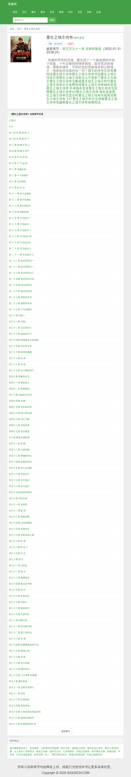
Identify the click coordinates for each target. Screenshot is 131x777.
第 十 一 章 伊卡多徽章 (20, 193)
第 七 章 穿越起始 (17, 169)
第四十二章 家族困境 (19, 388)
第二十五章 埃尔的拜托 (20, 285)
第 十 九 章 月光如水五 (20, 242)
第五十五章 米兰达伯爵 (20, 468)
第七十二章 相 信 (17, 571)
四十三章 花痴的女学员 (20, 394)
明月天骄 (65, 748)
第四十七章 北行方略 (19, 419)
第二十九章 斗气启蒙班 (20, 309)
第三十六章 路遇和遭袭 (20, 352)
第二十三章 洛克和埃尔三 (21, 273)
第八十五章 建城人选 (19, 650)
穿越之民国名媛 (77, 754)
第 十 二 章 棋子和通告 (20, 199)
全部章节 (65, 731)
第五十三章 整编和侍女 (20, 455)
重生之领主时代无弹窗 (88, 99)
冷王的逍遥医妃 (24, 754)
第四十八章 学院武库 (19, 425)
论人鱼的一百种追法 (24, 751)
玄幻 (24, 12)
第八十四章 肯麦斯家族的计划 (24, 644)
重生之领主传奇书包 (86, 74)
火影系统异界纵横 (50, 748)
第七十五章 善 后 (17, 590)
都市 (43, 12)
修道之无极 (41, 751)
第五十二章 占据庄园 (19, 449)
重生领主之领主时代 (95, 81)
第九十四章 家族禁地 (19, 705)
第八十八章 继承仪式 (19, 669)
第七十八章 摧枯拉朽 (19, 608)
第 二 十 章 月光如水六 (20, 248)
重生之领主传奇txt (63, 92)
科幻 (70, 12)
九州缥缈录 (68, 751)
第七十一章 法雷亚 (18, 565)
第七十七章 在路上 (18, 602)
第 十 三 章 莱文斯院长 (20, 206)
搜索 (52, 20)
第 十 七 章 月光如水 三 (20, 230)
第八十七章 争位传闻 (19, 663)
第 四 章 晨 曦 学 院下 (19, 151)
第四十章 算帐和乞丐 (19, 376)
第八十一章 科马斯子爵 (20, 626)
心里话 (12, 120)
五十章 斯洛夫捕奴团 (19, 437)
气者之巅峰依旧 (94, 754)
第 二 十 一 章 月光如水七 (21, 254)
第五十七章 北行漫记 (19, 480)
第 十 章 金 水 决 (17, 187)
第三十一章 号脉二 (18, 321)
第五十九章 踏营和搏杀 (20, 492)
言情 (89, 12)
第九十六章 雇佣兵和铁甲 (21, 718)
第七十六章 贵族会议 (19, 596)
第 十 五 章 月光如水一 (20, 218)
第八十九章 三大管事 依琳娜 (23, 675)
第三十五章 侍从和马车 (20, 346)
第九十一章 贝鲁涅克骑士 (21, 687)
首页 (15, 12)
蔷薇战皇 (111, 751)
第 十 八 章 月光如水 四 (20, 236)
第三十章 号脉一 (17, 315)
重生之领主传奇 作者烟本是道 (67, 88)
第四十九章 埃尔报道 (19, 431)
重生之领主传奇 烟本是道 (94, 92)
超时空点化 (55, 751)
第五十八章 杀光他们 (19, 486)
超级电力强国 (78, 748)
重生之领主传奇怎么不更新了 (80, 78)
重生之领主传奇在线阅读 (95, 95)
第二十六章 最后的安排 (20, 291)
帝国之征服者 (82, 751)
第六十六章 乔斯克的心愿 (21, 535)
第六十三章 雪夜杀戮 (19, 516)
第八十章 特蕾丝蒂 (18, 620)
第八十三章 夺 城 (17, 638)
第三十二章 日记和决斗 (20, 327)
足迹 (98, 12)
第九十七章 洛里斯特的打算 (22, 724)
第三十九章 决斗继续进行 (21, 370)
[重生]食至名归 (59, 754)
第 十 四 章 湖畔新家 (19, 212)
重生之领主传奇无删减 (65, 81)
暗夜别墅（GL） (42, 754)
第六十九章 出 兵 (17, 553)
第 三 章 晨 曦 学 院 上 (19, 145)
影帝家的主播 (98, 751)
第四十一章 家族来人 (19, 382)
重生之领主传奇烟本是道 (99, 85)
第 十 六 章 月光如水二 (20, 224)
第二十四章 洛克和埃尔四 (21, 279)
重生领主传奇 (62, 74)
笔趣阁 (12, 4)
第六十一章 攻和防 (18, 504)
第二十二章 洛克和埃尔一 (21, 260)
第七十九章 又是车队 (19, 614)
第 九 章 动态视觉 (17, 181)
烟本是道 (79, 37)
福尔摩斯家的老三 (19, 748)
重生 (33, 12)
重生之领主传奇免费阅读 (83, 102)
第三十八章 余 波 (17, 364)
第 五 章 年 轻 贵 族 (18, 157)
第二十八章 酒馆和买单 (20, 303)
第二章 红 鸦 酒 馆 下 (19, 138)
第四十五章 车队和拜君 (20, 407)
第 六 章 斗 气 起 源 (18, 163)
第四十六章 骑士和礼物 (20, 413)
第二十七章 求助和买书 (20, 297)
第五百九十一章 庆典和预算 (81, 49)
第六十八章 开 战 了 (18, 547)
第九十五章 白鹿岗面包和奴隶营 (25, 711)
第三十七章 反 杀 (17, 358)
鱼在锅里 (34, 748)
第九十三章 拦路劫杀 (19, 699)
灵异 (80, 12)
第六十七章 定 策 (17, 541)
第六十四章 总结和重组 (20, 522)
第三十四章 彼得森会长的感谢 (24, 340)
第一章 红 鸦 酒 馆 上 (19, 132)
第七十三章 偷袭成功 (19, 577)
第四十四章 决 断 (17, 401)
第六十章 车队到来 (18, 498)
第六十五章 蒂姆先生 (19, 529)
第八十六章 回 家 (17, 657)
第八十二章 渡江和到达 (20, 632)
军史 (52, 12)
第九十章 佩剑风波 (18, 681)
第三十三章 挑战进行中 (20, 334)
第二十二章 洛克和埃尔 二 (22, 266)
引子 (11, 126)
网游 (61, 12)
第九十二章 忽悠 (17, 693)
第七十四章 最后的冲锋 (20, 583)
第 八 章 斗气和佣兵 (18, 175)
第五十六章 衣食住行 (19, 474)
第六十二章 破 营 (17, 510)
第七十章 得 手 (16, 559)
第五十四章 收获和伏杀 (20, 462)
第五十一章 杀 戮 (17, 443)
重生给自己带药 (95, 748)
